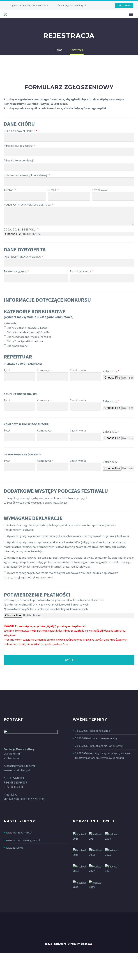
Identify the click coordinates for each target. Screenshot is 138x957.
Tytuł (7, 370)
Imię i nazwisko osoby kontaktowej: (26, 175)
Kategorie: (10, 323)
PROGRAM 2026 (85, 19)
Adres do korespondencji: (19, 160)
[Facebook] (100, 5)
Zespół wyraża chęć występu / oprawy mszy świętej (37, 502)
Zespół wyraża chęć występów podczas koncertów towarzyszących (47, 498)
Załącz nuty (110, 371)
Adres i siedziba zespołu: (19, 145)
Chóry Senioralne (17, 346)
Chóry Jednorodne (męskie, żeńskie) (29, 337)
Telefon (9, 190)
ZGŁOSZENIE (124, 5)
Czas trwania (78, 370)
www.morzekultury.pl (19, 832)
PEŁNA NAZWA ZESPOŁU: (19, 131)
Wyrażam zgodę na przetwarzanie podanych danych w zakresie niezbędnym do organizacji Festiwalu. (68, 536)
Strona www (99, 190)
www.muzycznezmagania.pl (23, 840)
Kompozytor (45, 370)
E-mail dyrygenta (81, 271)
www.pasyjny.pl (15, 847)
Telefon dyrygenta (15, 271)
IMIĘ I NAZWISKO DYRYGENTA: (22, 256)
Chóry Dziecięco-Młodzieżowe (25, 341)
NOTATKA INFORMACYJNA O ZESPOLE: (28, 204)
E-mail (52, 190)
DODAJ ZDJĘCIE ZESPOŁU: (20, 229)
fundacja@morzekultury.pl (72, 5)
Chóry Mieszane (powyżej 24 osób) (27, 328)
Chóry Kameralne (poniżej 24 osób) (28, 332)
